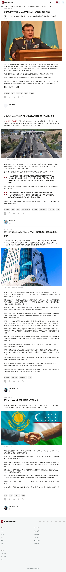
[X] (23, 97)
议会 (26, 93)
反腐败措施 (37, 540)
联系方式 (3, 556)
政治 (2, 534)
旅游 (58, 209)
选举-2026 (7, 6)
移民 (13, 93)
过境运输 (6, 209)
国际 (2, 544)
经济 (2, 540)
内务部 (32, 93)
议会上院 (19, 93)
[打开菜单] (63, 2)
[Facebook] (18, 97)
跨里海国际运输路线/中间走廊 (35, 6)
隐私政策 (36, 534)
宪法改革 (14, 377)
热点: (2, 6)
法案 (13, 209)
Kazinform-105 (48, 6)
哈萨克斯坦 (43, 209)
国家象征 (36, 537)
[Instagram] (5, 97)
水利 (5, 495)
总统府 (13, 6)
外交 (18, 209)
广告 (2, 560)
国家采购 (36, 544)
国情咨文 (24, 6)
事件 (20, 6)
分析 (2, 537)
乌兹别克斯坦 (26, 209)
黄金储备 (6, 93)
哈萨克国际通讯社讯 (11, 121)
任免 (17, 6)
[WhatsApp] (9, 97)
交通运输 (51, 209)
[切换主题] (58, 2)
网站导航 (3, 553)
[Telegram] (14, 97)
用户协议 (36, 531)
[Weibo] (52, 521)
